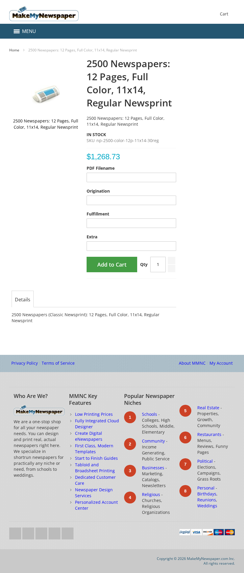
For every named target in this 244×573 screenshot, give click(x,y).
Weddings (207, 506)
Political (205, 461)
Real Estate (208, 407)
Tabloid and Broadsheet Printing (95, 467)
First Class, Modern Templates (94, 448)
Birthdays (206, 494)
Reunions (206, 500)
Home (14, 50)
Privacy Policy (24, 363)
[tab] (23, 299)
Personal (206, 488)
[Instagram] (55, 532)
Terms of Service (58, 363)
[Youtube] (42, 532)
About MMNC (192, 363)
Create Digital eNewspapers (88, 436)
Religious (151, 494)
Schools (149, 414)
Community (153, 441)
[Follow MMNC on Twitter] (15, 532)
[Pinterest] (67, 532)
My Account (221, 363)
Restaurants (209, 434)
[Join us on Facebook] (28, 532)
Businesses (153, 467)
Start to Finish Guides (96, 458)
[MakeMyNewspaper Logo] (43, 13)
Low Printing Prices (94, 414)
